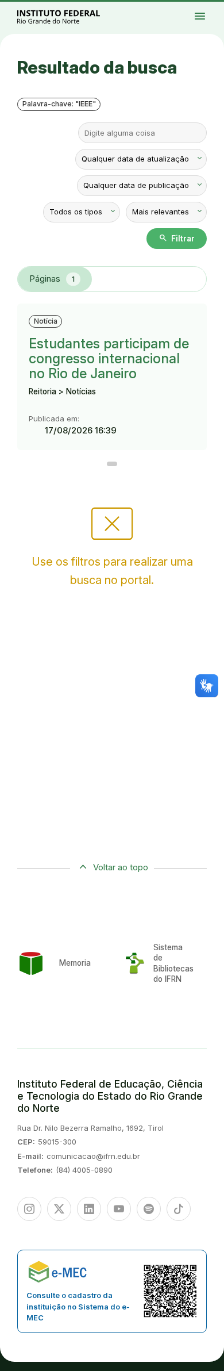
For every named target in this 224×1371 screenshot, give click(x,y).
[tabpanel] (112, 385)
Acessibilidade (212, 17)
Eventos (216, 15)
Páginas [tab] (52, 278)
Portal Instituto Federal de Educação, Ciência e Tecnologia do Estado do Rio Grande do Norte (71, 16)
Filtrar (177, 238)
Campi (209, 9)
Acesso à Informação (206, 15)
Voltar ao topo (120, 867)
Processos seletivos (212, 7)
